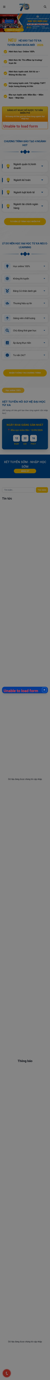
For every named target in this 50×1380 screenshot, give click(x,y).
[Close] (44, 690)
